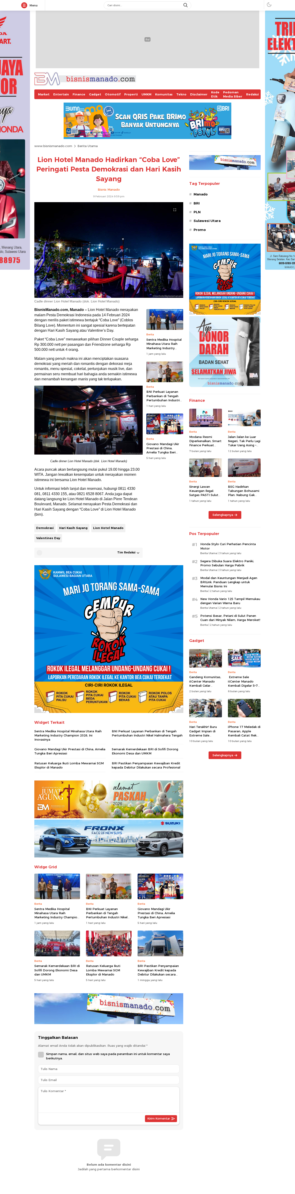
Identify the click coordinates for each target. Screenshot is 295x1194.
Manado (201, 194)
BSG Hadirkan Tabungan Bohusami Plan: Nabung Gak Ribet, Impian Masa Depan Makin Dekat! (243, 495)
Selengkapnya (222, 515)
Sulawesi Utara (207, 221)
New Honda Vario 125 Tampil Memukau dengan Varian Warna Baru (230, 601)
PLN (197, 212)
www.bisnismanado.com (53, 146)
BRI (197, 203)
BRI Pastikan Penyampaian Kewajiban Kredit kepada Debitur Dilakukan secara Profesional (146, 765)
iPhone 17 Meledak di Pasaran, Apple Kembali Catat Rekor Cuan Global (244, 733)
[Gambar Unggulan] (108, 297)
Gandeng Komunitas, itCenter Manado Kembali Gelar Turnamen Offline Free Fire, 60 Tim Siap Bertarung (205, 687)
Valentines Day (48, 538)
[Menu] (25, 5)
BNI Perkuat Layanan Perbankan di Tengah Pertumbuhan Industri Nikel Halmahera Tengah (164, 398)
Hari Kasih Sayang (73, 528)
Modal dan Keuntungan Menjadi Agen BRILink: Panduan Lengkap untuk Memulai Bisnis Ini (228, 582)
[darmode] (269, 4)
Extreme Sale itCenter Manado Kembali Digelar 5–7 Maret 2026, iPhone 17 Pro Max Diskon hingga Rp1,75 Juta (243, 687)
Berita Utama (87, 146)
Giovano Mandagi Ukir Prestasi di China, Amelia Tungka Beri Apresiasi (162, 450)
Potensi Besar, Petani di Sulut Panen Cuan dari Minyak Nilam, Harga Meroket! (230, 618)
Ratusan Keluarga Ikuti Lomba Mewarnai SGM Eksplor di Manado (69, 765)
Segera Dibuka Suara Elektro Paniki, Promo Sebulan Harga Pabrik (227, 563)
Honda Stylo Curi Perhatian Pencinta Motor (228, 546)
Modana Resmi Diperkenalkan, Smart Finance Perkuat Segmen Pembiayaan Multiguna (205, 445)
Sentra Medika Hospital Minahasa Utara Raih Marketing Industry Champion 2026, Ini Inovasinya (164, 348)
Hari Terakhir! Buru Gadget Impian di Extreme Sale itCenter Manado (203, 733)
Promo (200, 230)
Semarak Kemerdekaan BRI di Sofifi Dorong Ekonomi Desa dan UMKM (145, 751)
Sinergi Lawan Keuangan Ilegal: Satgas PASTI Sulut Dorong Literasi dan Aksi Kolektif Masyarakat (204, 497)
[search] (186, 5)
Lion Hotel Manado (108, 528)
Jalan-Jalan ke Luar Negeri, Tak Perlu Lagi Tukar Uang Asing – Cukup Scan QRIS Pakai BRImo (244, 445)
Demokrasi (45, 528)
